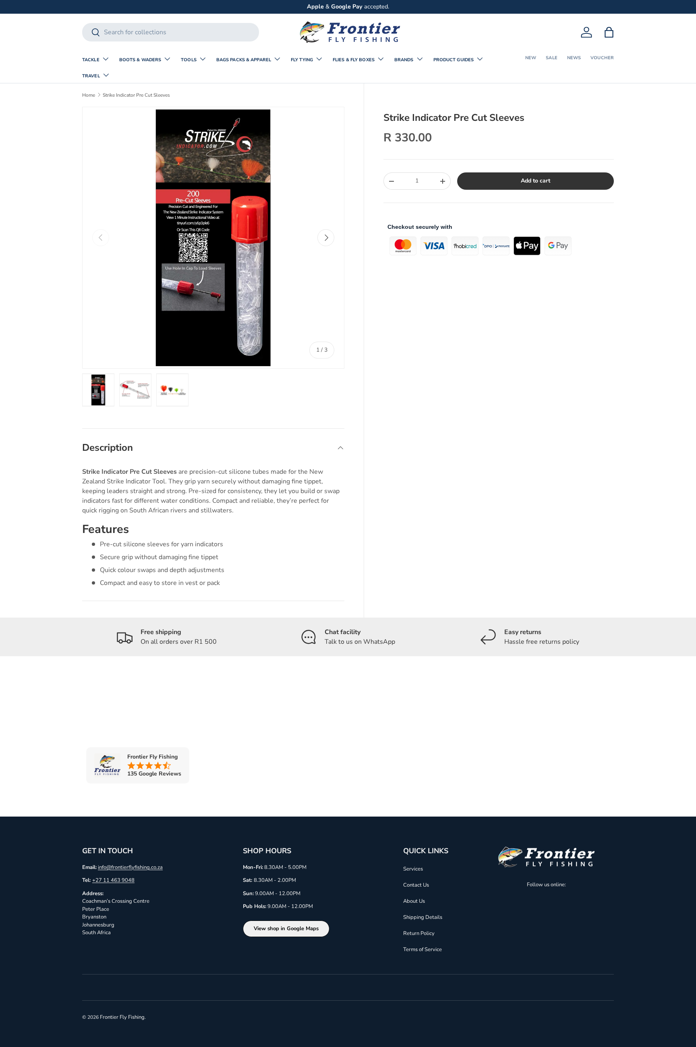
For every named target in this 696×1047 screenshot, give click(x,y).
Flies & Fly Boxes (354, 60)
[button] (609, 32)
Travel (91, 76)
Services (413, 869)
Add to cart (535, 181)
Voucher (602, 58)
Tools (189, 60)
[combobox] (170, 32)
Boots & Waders (140, 60)
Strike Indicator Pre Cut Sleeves (136, 95)
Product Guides (453, 60)
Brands (404, 60)
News (574, 58)
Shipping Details (422, 917)
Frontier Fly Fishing (122, 1017)
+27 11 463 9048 (113, 880)
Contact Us (416, 885)
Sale (551, 58)
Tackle (90, 60)
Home (88, 95)
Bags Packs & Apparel (243, 60)
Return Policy (419, 933)
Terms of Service (422, 949)
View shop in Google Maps (286, 928)
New (530, 58)
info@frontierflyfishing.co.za (130, 867)
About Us (414, 901)
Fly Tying (302, 60)
